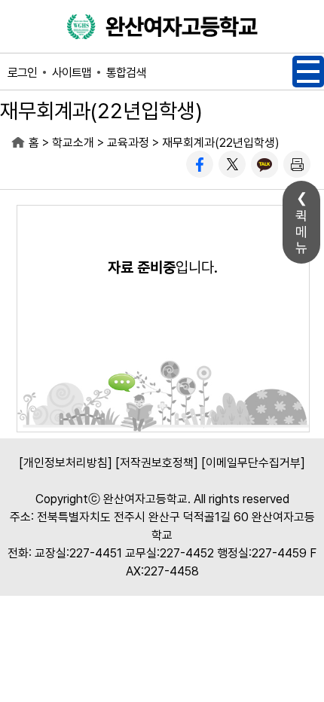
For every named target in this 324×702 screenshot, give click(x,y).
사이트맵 (71, 73)
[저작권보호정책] (156, 463)
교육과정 (128, 143)
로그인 (22, 73)
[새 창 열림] (199, 164)
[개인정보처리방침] (65, 463)
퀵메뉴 (301, 231)
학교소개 (73, 143)
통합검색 (125, 73)
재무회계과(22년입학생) (221, 143)
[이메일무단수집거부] (253, 463)
